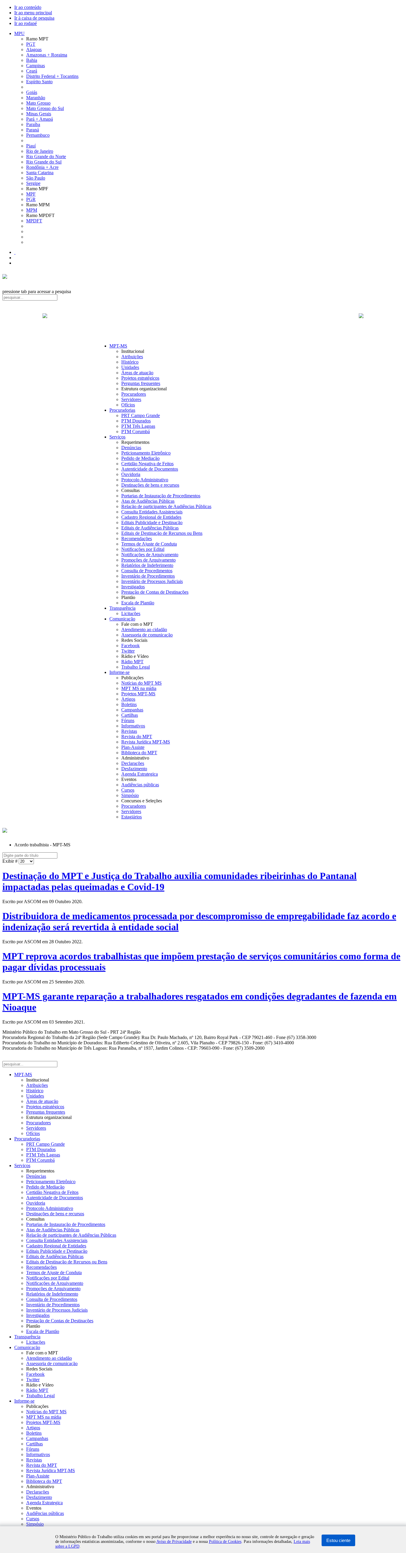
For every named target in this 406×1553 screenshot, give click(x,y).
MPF (31, 194)
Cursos (127, 790)
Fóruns (127, 720)
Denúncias (131, 447)
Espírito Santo (39, 81)
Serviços (117, 436)
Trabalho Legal (135, 666)
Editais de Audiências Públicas (150, 527)
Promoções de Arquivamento (148, 559)
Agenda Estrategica (139, 773)
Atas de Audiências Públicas (147, 501)
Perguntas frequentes (140, 383)
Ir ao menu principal (33, 12)
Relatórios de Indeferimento (147, 565)
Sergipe (33, 183)
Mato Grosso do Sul (45, 108)
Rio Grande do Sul (44, 161)
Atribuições (132, 356)
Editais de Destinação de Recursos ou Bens (161, 533)
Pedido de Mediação (140, 458)
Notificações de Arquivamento (149, 554)
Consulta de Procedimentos (146, 570)
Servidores (131, 399)
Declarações (132, 763)
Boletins (129, 704)
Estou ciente (338, 1540)
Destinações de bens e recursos (150, 485)
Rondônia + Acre (42, 167)
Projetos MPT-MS (138, 693)
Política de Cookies (225, 1541)
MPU (19, 33)
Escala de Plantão (137, 602)
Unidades (130, 367)
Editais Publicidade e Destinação (151, 522)
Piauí (31, 145)
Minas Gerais (38, 113)
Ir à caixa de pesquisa (34, 18)
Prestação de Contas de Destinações (154, 592)
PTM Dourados (136, 420)
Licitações (130, 613)
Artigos (128, 699)
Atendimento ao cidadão (144, 629)
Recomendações (136, 538)
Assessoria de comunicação (147, 634)
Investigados (133, 586)
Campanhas (132, 709)
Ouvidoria (130, 474)
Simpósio (130, 795)
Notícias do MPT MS (141, 683)
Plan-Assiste (132, 747)
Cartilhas (129, 715)
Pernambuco (38, 135)
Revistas (129, 731)
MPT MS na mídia (138, 688)
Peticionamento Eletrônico (146, 452)
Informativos (133, 725)
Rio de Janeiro (39, 151)
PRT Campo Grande (140, 415)
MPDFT (34, 220)
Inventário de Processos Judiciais (152, 581)
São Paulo (35, 177)
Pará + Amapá (39, 119)
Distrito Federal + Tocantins (52, 76)
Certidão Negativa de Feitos (147, 463)
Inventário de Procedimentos (148, 576)
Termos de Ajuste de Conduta (149, 543)
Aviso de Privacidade (174, 1541)
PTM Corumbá (135, 431)
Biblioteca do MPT (139, 752)
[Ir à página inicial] (203, 322)
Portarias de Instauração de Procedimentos (160, 495)
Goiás (31, 92)
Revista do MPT (136, 736)
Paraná (32, 129)
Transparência (122, 608)
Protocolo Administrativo (144, 479)
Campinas (35, 65)
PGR (31, 199)
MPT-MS (118, 345)
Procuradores (133, 394)
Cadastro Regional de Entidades (151, 517)
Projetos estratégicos (140, 378)
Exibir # (10, 861)
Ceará (31, 70)
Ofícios (128, 404)
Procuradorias (122, 410)
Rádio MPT (132, 661)
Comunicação (122, 618)
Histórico (130, 361)
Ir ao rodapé (25, 23)
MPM (31, 210)
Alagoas (34, 49)
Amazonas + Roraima (46, 54)
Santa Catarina (39, 172)
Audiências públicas (140, 784)
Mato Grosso (38, 103)
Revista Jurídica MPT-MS (145, 741)
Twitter (128, 650)
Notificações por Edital (142, 549)
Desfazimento (134, 768)
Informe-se (119, 672)
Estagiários (131, 816)
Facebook (130, 645)
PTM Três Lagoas (138, 426)
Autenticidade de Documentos (149, 468)
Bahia (31, 60)
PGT (30, 44)
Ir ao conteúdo (27, 7)
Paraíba (33, 124)
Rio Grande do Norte (46, 156)
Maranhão (35, 97)
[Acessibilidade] (14, 252)
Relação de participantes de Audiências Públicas (166, 506)
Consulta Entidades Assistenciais (151, 511)
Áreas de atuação (137, 372)
